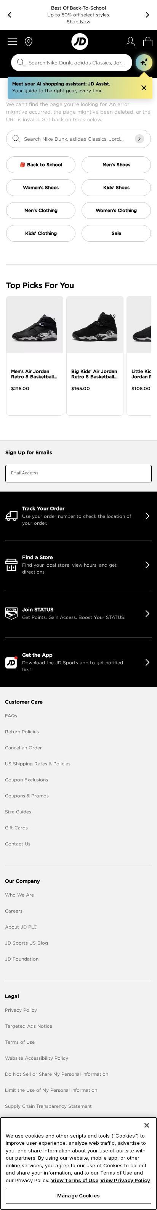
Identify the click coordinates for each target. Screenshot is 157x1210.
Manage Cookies (78, 1195)
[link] (79, 41)
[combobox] (66, 62)
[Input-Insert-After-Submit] (139, 138)
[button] (144, 62)
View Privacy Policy (125, 1180)
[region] (78, 1163)
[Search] (21, 62)
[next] (147, 14)
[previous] (9, 14)
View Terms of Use (74, 1180)
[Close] (146, 1125)
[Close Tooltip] (143, 88)
